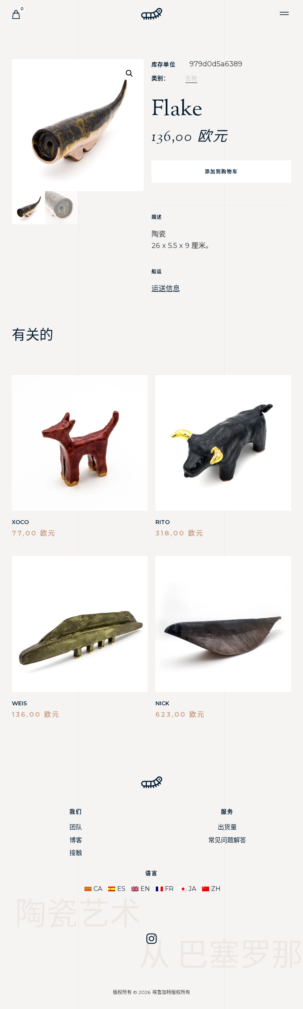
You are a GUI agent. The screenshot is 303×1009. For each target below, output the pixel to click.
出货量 (227, 827)
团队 (75, 827)
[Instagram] (151, 939)
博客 (75, 840)
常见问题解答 (227, 840)
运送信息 (166, 288)
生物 (191, 78)
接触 (75, 853)
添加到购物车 (221, 172)
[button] (285, 13)
